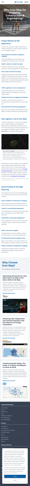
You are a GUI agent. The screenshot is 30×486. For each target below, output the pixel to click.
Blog (2, 471)
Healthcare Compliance (6, 415)
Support (3, 441)
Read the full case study (9, 293)
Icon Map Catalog (5, 432)
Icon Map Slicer (4, 428)
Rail (2, 462)
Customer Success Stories (7, 448)
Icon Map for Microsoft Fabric (8, 430)
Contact (3, 409)
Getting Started (4, 437)
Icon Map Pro (4, 426)
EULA (2, 413)
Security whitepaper (6, 419)
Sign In (26, 2)
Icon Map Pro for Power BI (18, 176)
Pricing (2, 434)
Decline (15, 480)
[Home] (19, 2)
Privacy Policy (4, 411)
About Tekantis (4, 407)
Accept (15, 476)
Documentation (4, 439)
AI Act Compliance (5, 417)
